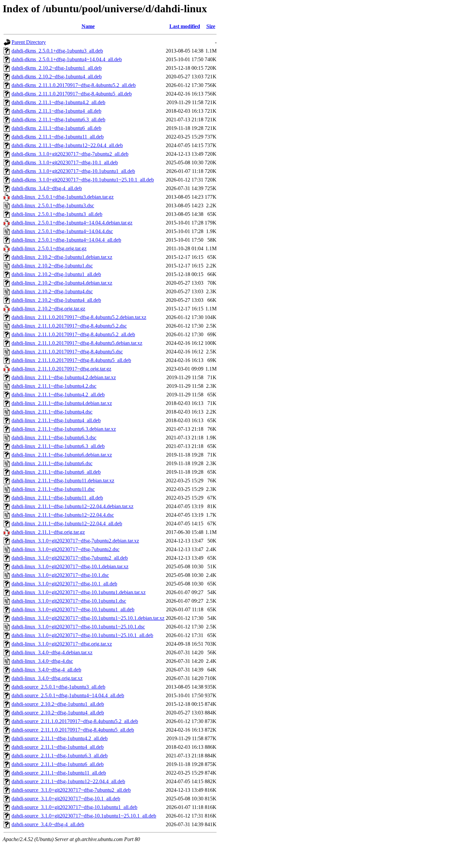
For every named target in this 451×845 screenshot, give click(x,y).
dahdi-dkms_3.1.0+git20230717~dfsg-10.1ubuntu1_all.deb (73, 171)
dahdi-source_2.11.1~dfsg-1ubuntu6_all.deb (58, 764)
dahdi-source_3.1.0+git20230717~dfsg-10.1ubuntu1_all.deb (74, 807)
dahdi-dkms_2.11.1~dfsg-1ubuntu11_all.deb (58, 137)
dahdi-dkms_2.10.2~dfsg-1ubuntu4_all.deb (57, 76)
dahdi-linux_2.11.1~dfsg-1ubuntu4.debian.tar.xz (62, 403)
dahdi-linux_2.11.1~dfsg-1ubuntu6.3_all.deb (58, 446)
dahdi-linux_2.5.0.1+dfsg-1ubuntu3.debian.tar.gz (63, 197)
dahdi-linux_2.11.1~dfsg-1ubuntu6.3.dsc (54, 437)
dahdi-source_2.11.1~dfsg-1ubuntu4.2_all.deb (60, 738)
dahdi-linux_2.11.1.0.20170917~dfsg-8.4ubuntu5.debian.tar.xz (77, 343)
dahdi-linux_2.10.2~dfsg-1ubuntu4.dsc (52, 291)
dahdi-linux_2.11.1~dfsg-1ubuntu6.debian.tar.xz (62, 455)
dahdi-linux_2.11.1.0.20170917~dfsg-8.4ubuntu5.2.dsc (69, 326)
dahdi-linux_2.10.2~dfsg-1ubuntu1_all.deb (56, 274)
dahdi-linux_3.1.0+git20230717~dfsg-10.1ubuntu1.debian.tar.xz (79, 592)
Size (210, 26)
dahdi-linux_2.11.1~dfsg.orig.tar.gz (48, 532)
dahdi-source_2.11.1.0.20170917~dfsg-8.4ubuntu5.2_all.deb (75, 721)
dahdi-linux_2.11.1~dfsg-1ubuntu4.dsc (52, 412)
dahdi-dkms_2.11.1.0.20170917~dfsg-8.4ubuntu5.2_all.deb (74, 85)
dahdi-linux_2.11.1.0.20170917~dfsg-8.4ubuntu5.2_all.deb (73, 334)
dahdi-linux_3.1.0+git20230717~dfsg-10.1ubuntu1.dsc (69, 601)
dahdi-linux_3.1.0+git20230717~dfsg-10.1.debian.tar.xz (70, 566)
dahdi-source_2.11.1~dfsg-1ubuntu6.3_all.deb (60, 755)
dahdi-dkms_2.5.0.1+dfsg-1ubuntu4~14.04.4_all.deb (67, 59)
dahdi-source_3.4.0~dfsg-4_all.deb (48, 824)
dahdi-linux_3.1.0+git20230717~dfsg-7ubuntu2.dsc (66, 549)
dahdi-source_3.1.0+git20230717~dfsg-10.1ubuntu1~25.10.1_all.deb (84, 816)
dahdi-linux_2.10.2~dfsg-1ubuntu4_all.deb (56, 300)
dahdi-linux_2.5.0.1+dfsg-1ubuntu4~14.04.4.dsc (62, 231)
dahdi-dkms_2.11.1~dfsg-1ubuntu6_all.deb (56, 128)
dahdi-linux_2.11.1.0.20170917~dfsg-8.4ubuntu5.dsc (67, 351)
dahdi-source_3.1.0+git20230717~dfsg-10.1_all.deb (66, 798)
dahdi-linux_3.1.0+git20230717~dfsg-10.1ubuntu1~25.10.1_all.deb (82, 635)
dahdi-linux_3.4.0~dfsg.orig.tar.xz (47, 678)
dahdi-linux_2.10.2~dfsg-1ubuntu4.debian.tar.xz (62, 283)
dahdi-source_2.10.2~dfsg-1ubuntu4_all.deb (58, 712)
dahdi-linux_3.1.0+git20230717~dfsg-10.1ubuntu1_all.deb (73, 609)
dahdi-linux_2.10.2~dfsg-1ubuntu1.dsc (52, 265)
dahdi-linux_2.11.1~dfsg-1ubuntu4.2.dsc (54, 386)
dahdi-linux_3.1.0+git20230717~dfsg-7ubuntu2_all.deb (70, 558)
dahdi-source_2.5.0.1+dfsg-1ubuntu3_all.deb (58, 687)
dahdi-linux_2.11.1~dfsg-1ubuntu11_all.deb (57, 498)
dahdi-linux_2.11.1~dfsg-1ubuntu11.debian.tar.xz (63, 480)
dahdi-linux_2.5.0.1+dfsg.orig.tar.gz (49, 248)
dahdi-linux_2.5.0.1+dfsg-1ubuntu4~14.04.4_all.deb (66, 240)
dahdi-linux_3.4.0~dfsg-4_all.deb (46, 669)
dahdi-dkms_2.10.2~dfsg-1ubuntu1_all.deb (57, 68)
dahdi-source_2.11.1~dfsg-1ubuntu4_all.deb (58, 747)
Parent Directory (29, 42)
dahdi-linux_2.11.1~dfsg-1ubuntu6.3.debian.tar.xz (64, 429)
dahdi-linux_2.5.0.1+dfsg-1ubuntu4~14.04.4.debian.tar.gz (72, 222)
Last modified (184, 26)
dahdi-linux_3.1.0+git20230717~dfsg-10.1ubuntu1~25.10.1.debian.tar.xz (88, 618)
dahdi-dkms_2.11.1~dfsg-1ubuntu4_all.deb (56, 111)
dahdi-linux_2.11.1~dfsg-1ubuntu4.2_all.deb (58, 394)
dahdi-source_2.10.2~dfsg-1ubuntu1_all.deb (58, 704)
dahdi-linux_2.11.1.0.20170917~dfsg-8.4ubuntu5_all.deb (71, 360)
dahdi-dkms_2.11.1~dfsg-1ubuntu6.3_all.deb (58, 119)
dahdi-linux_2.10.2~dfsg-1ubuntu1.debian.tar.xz (62, 257)
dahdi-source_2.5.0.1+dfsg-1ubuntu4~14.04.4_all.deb (68, 695)
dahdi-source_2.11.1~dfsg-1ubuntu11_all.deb (59, 773)
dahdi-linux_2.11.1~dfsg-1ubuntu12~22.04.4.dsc (63, 515)
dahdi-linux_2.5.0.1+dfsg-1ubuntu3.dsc (53, 205)
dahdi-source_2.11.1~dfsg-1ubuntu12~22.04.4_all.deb (68, 781)
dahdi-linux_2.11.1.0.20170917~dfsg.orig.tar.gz (61, 369)
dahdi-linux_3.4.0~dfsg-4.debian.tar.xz (52, 652)
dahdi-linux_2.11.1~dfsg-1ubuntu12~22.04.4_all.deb (67, 523)
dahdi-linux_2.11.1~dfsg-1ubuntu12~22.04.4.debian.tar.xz (72, 506)
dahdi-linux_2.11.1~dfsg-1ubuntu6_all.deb (56, 472)
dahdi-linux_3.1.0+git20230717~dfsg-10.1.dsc (60, 575)
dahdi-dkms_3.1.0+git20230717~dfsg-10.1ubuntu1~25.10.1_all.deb (83, 179)
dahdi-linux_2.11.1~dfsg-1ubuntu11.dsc (53, 489)
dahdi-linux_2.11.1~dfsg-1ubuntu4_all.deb (56, 420)
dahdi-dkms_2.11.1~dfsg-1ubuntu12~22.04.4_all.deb (67, 145)
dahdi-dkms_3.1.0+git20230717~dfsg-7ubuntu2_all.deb (70, 154)
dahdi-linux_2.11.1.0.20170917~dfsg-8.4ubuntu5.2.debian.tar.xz (79, 317)
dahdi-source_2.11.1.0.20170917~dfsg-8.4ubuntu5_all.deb (73, 730)
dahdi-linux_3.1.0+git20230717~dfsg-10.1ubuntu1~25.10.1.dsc (78, 626)
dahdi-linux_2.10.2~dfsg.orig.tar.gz (48, 308)
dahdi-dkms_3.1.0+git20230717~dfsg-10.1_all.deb (65, 162)
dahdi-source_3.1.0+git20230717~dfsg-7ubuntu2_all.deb (71, 790)
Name (88, 26)
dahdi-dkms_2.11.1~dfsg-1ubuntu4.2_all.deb (58, 102)
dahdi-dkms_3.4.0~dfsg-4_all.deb (47, 188)
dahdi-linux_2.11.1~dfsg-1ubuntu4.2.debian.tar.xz (64, 377)
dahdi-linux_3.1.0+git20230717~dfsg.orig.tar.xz (62, 644)
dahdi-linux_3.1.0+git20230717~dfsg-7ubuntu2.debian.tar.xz (75, 540)
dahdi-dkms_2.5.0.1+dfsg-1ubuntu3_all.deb (57, 51)
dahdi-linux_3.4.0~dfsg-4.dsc (42, 661)
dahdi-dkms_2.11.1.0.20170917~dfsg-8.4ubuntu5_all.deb (72, 94)
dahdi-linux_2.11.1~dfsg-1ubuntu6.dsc (52, 463)
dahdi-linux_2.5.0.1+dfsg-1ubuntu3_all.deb (57, 214)
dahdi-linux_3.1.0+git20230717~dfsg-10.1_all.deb (64, 583)
